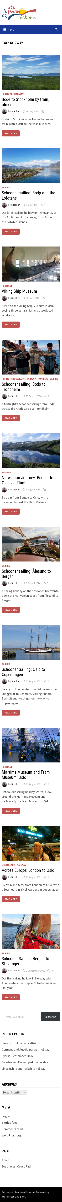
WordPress (8, 1196)
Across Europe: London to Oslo (28, 870)
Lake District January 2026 (19, 1043)
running (43, 378)
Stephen (15, 111)
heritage (7, 94)
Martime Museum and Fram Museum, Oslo (26, 775)
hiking (5, 378)
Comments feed (12, 1129)
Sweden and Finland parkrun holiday (25, 1062)
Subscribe (50, 1016)
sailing (6, 187)
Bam (22, 1196)
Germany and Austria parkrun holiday (25, 1049)
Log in (6, 1116)
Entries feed (10, 1123)
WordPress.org (11, 1135)
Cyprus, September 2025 (17, 1056)
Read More (11, 133)
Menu (11, 29)
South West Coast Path (17, 1166)
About (5, 1160)
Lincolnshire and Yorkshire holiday (23, 1069)
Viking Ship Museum (19, 291)
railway (19, 94)
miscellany (18, 378)
